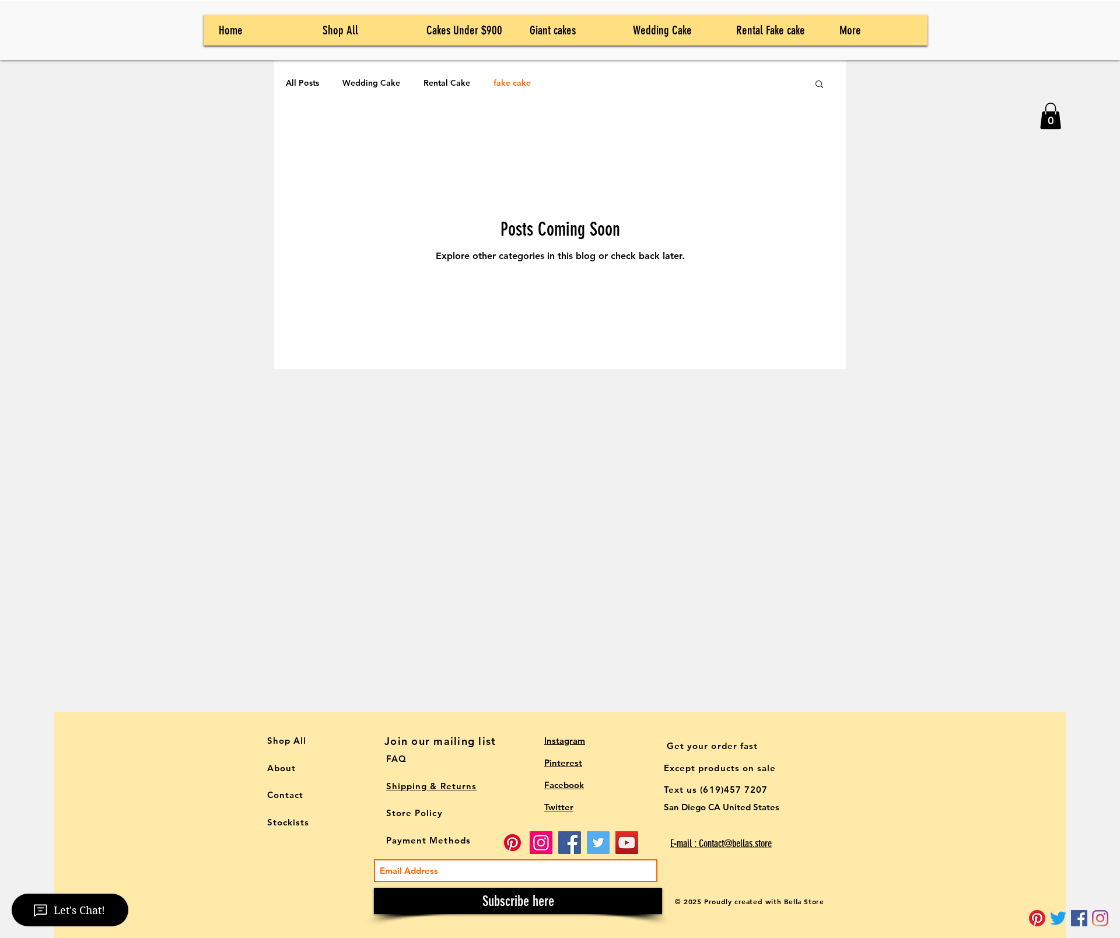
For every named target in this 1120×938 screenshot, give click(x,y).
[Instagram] (1100, 918)
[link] (1051, 116)
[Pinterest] (1037, 918)
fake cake (512, 83)
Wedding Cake (371, 83)
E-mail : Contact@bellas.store (721, 843)
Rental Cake (447, 83)
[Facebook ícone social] (1079, 918)
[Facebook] (569, 842)
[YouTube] (626, 842)
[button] (819, 85)
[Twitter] (1058, 918)
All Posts (302, 83)
